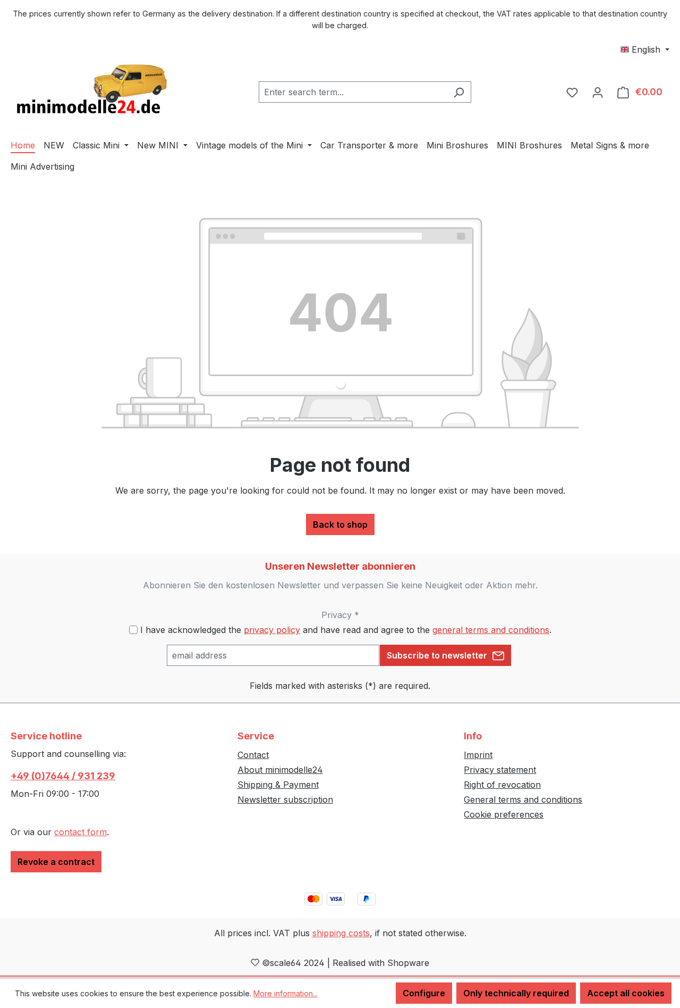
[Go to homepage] (90, 90)
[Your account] (597, 92)
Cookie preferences (503, 814)
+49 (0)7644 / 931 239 (63, 775)
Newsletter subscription (285, 799)
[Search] (458, 92)
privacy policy (272, 629)
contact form (80, 832)
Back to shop (340, 524)
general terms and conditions (490, 629)
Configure (424, 993)
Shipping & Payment (278, 784)
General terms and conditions (523, 799)
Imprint (478, 754)
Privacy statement (500, 769)
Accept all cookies (626, 993)
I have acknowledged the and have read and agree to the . (345, 629)
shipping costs (341, 933)
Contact (253, 754)
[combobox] (353, 92)
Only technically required (516, 993)
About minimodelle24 (280, 769)
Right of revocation (502, 784)
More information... (285, 993)
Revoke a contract (56, 861)
